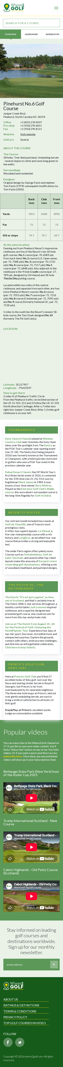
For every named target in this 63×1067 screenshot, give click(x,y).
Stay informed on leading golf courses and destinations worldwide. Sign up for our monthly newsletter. (32, 941)
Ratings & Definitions (21, 1005)
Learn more (31, 34)
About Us (10, 999)
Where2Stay (52, 34)
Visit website (27, 134)
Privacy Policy (15, 1017)
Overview (10, 34)
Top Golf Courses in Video (24, 1023)
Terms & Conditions (19, 1011)
